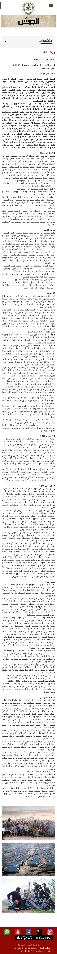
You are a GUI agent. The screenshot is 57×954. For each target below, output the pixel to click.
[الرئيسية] (28, 8)
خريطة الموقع (26, 951)
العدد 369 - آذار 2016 (44, 60)
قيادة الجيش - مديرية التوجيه (37, 948)
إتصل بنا (17, 948)
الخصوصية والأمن (43, 951)
